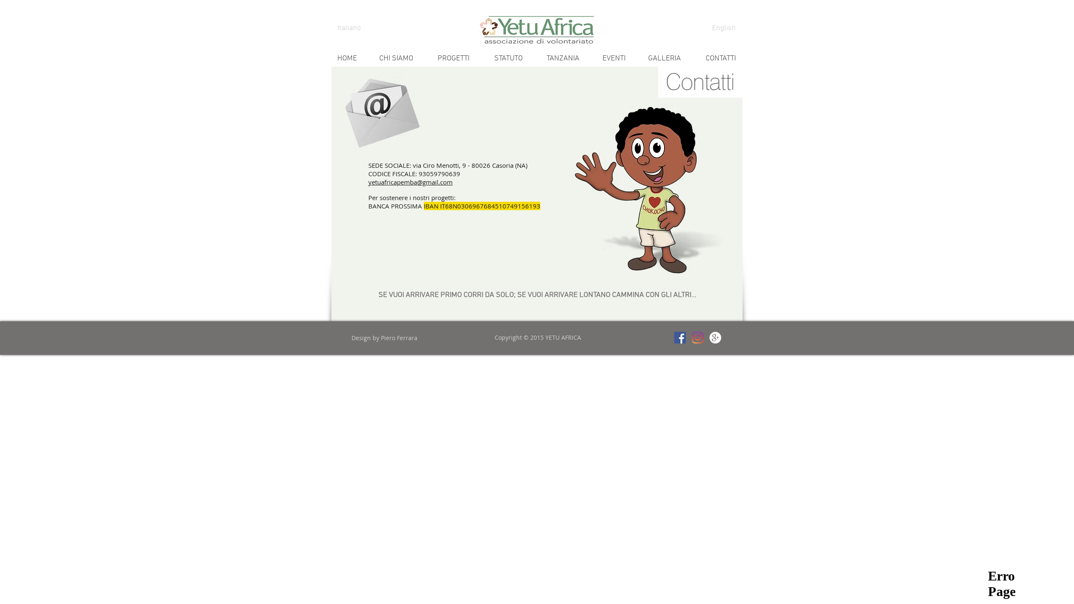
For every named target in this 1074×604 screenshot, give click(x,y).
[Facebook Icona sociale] (680, 338)
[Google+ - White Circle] (715, 338)
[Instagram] (698, 338)
